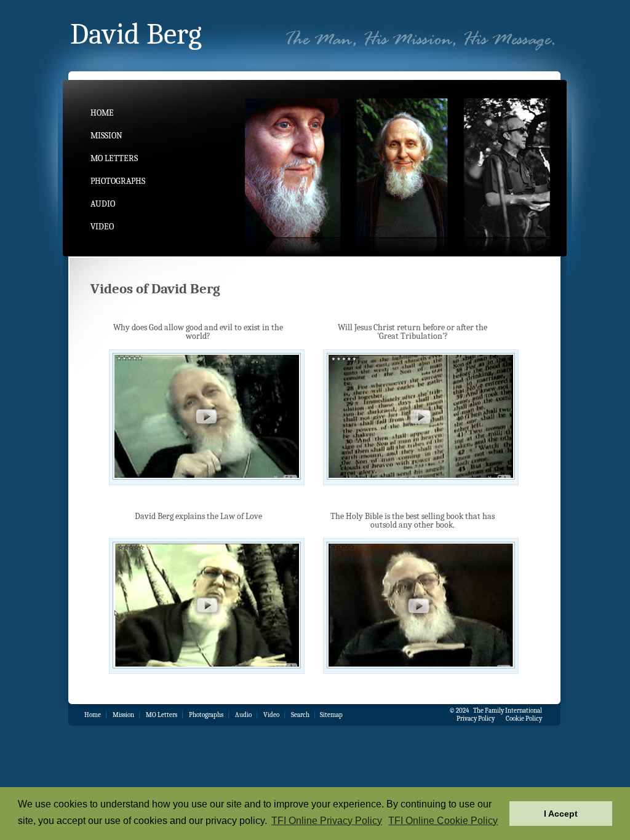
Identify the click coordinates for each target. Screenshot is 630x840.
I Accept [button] (561, 813)
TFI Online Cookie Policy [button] (443, 820)
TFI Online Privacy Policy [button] (326, 820)
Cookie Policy (524, 719)
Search (300, 715)
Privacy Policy (476, 719)
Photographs (117, 181)
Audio (102, 204)
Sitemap (331, 715)
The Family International (507, 711)
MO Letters (114, 158)
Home (102, 113)
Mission (106, 135)
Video (102, 226)
